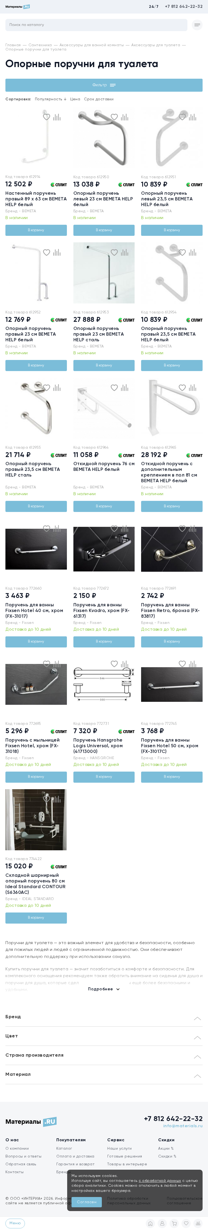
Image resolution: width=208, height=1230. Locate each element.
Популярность (51, 99)
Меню (15, 1223)
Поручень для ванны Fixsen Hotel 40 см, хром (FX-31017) (34, 611)
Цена (75, 99)
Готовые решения (124, 1156)
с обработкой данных (160, 1181)
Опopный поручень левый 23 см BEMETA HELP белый (103, 199)
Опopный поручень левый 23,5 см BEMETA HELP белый (167, 199)
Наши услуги (119, 1148)
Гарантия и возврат (75, 1164)
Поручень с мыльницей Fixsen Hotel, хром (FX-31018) (32, 746)
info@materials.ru (183, 1126)
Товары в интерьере (127, 1164)
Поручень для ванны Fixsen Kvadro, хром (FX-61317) (101, 611)
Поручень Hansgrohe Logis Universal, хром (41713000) (98, 746)
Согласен (86, 1202)
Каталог (64, 1148)
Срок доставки (99, 99)
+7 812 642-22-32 (184, 7)
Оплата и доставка (75, 1156)
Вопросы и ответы (23, 1156)
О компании (17, 1148)
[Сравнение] (198, 1223)
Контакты (14, 1172)
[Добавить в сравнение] (56, 117)
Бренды (63, 1172)
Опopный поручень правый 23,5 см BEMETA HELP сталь (32, 470)
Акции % (166, 1148)
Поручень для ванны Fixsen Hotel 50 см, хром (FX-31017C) (169, 746)
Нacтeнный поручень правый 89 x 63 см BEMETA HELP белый (36, 199)
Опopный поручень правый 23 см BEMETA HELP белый (30, 334)
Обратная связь (20, 1164)
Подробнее (100, 989)
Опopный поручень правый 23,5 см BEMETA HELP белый (168, 334)
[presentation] (8, 137)
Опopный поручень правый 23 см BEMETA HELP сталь (98, 334)
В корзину (36, 230)
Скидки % (167, 1156)
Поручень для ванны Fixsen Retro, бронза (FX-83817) (170, 611)
